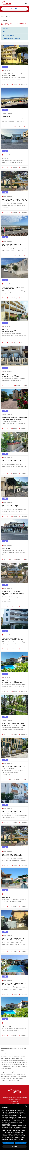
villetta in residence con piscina (11, 38)
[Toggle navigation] (26, 3)
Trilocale (5, 32)
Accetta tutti (20, 1143)
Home (2, 16)
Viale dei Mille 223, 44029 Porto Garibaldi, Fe (14, 1097)
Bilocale (5, 28)
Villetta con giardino (8, 35)
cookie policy (6, 1124)
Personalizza (14, 1146)
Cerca (15, 9)
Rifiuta (8, 1143)
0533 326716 (14, 1101)
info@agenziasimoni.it (14, 1099)
